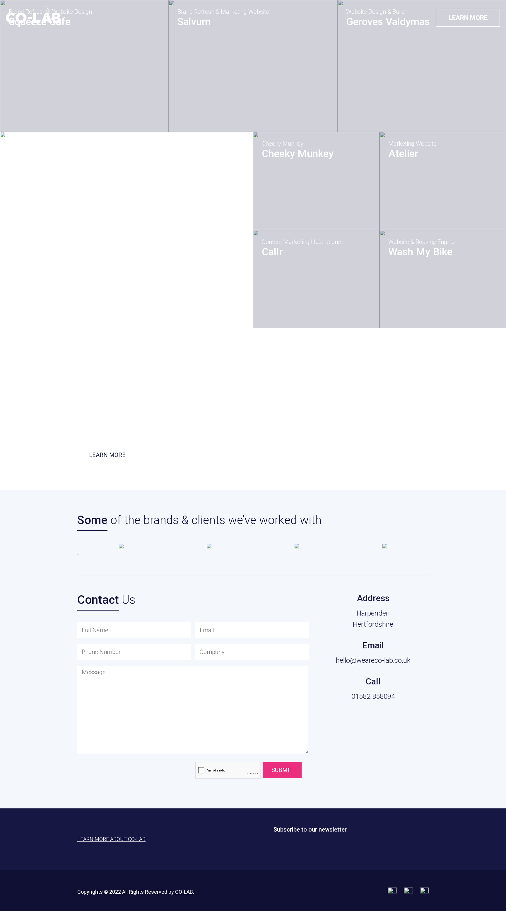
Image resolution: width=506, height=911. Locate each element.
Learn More (468, 17)
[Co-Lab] (33, 14)
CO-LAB (184, 892)
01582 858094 (373, 696)
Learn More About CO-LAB (111, 839)
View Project (38, 116)
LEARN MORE (107, 454)
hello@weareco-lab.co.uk (373, 660)
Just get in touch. (272, 430)
